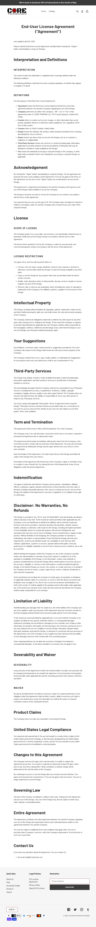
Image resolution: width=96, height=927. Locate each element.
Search (9, 892)
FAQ (8, 882)
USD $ (11, 910)
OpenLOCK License (36, 888)
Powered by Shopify (83, 916)
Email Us (9, 889)
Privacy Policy (34, 885)
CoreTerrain (72, 916)
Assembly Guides (13, 886)
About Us (10, 879)
